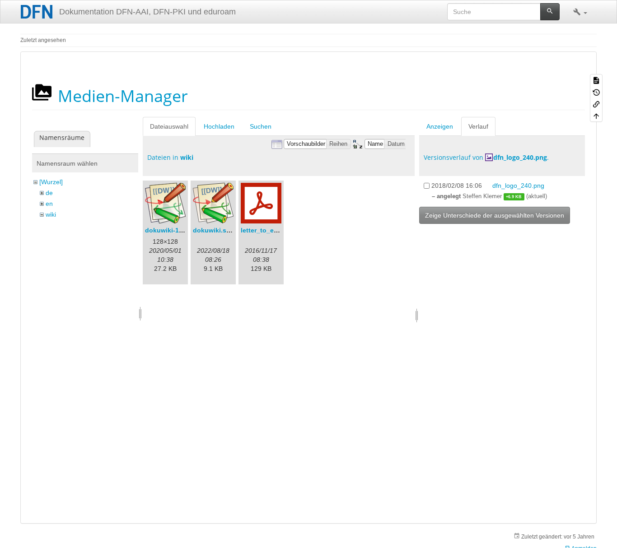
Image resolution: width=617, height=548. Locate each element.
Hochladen (219, 126)
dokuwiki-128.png (172, 230)
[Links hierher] (596, 103)
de (49, 192)
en (49, 203)
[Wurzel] (51, 182)
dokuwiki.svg (213, 230)
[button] (580, 11)
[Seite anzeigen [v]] (596, 79)
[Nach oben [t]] (596, 115)
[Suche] (550, 11)
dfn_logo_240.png (520, 157)
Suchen (260, 126)
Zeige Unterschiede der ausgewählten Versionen (494, 215)
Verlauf (478, 126)
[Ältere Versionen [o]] (596, 91)
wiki (51, 214)
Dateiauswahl (169, 126)
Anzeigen (439, 126)
